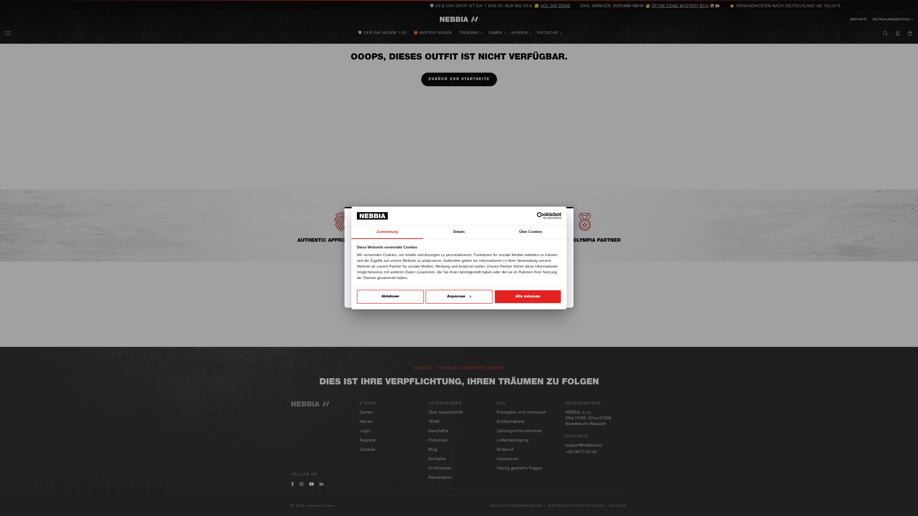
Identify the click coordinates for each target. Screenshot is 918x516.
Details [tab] (459, 232)
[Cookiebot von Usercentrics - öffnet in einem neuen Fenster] (540, 215)
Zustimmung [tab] (387, 232)
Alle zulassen (527, 296)
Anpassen (456, 296)
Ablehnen (390, 296)
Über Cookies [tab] (530, 232)
